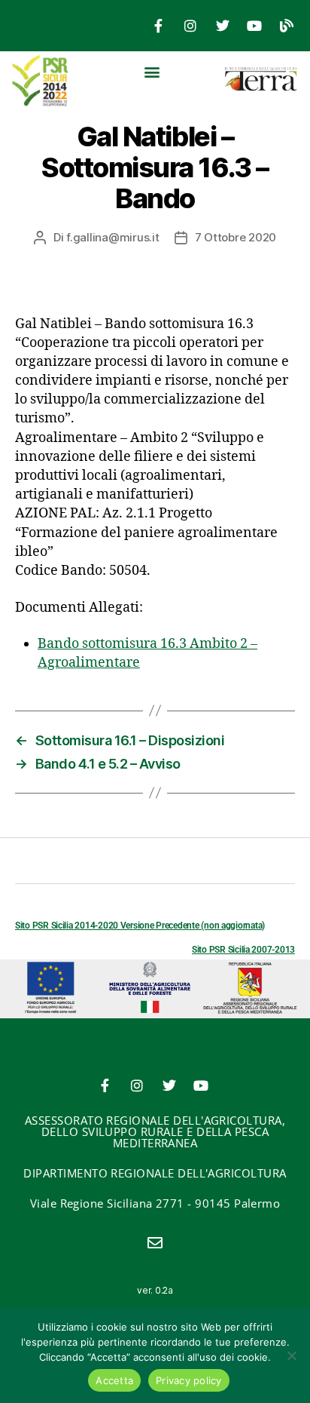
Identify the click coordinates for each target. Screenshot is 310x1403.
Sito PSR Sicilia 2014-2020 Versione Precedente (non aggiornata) (140, 925)
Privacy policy (189, 1380)
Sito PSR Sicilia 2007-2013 (243, 949)
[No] (291, 1355)
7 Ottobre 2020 (235, 237)
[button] (152, 71)
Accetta (114, 1380)
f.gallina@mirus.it (112, 237)
